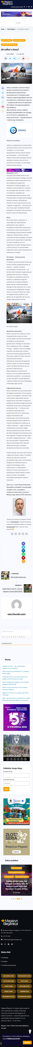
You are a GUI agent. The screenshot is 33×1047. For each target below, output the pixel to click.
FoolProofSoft (17, 995)
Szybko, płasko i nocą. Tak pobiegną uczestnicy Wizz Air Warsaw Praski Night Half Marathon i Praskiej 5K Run (16, 836)
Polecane (24, 938)
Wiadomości (8, 948)
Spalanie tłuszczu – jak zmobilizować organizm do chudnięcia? (13, 667)
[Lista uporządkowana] (11, 637)
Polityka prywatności (9, 917)
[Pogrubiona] (3, 637)
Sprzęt (8, 943)
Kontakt (4, 913)
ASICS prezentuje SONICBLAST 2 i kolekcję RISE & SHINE (15, 673)
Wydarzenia (24, 948)
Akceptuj (27, 1042)
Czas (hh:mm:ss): (8, 755)
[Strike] (9, 637)
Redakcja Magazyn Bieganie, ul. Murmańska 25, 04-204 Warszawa (16, 883)
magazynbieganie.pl (19, 993)
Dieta (24, 933)
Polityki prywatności (13, 1039)
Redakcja (5, 909)
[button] (11, 850)
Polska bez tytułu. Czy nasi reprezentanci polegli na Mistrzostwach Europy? (15, 678)
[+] (24, 637)
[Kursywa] (5, 637)
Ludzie (9, 938)
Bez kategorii (11, 29)
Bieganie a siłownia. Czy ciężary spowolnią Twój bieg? (15, 694)
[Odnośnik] (20, 637)
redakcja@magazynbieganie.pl (12, 891)
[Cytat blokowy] (15, 637)
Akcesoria (8, 927)
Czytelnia (8, 933)
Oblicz (6, 765)
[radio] (12, 534)
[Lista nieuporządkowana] (13, 637)
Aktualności (24, 927)
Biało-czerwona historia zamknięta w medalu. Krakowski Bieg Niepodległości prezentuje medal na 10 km (16, 700)
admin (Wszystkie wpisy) (16, 614)
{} (21, 637)
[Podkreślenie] (7, 637)
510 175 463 (6, 888)
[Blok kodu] (17, 637)
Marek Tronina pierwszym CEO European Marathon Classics (14, 689)
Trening (24, 943)
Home (2, 29)
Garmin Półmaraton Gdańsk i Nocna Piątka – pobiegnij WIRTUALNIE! (16, 683)
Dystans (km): (7, 747)
